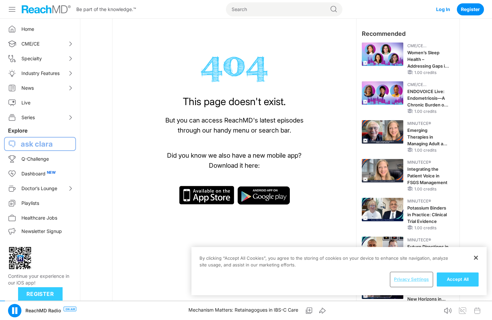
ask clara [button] (37, 144)
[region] (339, 271)
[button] (14, 310)
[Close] (476, 257)
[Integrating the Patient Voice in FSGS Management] (382, 170)
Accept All (458, 279)
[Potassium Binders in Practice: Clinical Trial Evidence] (382, 209)
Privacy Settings (411, 279)
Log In (443, 9)
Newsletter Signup (41, 231)
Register (470, 9)
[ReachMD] (46, 9)
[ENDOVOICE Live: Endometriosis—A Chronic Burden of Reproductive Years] (382, 93)
